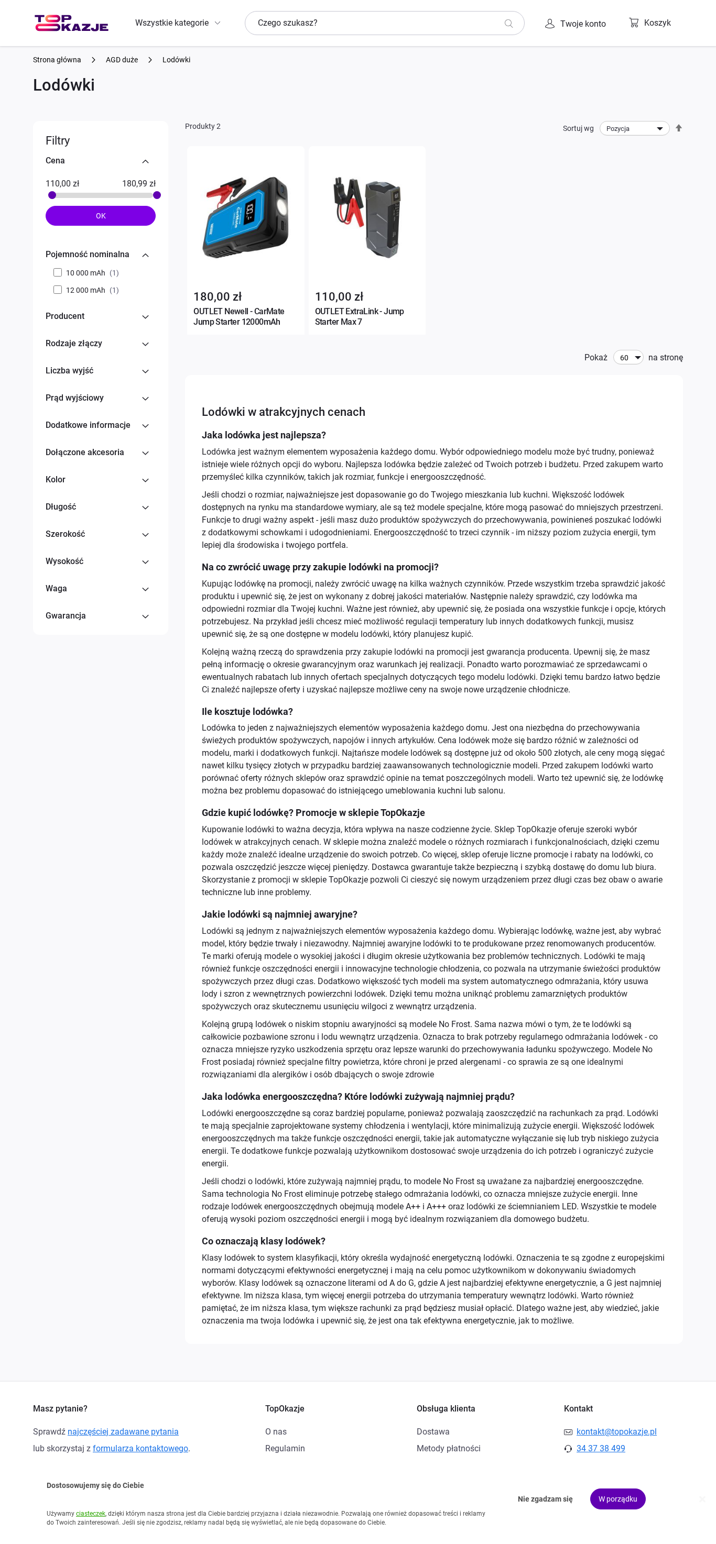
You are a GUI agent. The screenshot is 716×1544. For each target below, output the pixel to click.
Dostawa (433, 1432)
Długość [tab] (61, 507)
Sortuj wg (578, 128)
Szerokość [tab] (65, 534)
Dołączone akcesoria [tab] (85, 452)
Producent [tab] (65, 316)
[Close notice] (702, 1499)
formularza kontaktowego (140, 1448)
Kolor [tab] (56, 479)
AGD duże (122, 60)
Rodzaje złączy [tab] (74, 343)
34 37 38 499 (601, 1448)
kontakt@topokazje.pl (617, 1432)
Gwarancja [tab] (66, 616)
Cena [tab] (55, 161)
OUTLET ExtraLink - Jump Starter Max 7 (359, 316)
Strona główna (58, 60)
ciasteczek (90, 1513)
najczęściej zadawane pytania (123, 1432)
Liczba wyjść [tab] (69, 371)
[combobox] (385, 23)
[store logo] (71, 23)
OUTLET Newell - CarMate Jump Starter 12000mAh (238, 316)
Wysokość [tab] (64, 561)
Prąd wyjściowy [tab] (75, 398)
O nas (276, 1432)
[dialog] (358, 1499)
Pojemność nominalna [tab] (87, 254)
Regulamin (285, 1448)
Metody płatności (449, 1448)
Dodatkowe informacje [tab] (88, 425)
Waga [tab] (56, 588)
